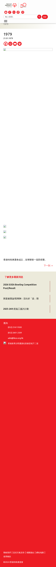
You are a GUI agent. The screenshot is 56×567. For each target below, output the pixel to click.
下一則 (47, 265)
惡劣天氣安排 (18, 552)
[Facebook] (6, 44)
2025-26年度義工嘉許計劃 (16, 309)
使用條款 (7, 556)
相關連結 (30, 552)
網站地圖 (40, 552)
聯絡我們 (7, 552)
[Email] (15, 44)
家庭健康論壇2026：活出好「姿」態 (21, 298)
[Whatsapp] (10, 44)
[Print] (20, 44)
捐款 (44, 17)
